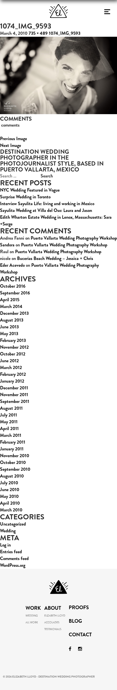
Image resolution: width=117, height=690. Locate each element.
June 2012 (9, 360)
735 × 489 (38, 33)
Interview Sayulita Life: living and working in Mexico (47, 203)
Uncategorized (13, 524)
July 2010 (9, 482)
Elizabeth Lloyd (54, 615)
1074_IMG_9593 (64, 33)
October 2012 (12, 354)
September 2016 (15, 293)
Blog (75, 622)
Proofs (79, 608)
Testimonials (52, 629)
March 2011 (10, 435)
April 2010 (10, 503)
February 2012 (13, 374)
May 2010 (9, 496)
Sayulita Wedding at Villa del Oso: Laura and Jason (46, 210)
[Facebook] (70, 649)
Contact (80, 635)
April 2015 (9, 299)
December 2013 (14, 313)
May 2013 (9, 333)
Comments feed (14, 558)
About (52, 608)
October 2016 (13, 286)
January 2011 (12, 449)
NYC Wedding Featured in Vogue (30, 190)
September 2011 (14, 401)
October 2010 (13, 462)
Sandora (7, 245)
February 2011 (12, 442)
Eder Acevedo (12, 265)
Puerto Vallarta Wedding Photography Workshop (74, 238)
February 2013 (13, 340)
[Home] (58, 26)
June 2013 (9, 327)
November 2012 (14, 347)
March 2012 (11, 367)
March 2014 (11, 306)
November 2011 (14, 394)
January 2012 (12, 381)
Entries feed (11, 551)
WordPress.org (12, 565)
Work (33, 608)
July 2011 (8, 415)
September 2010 (15, 469)
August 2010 (12, 476)
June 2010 (9, 489)
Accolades (51, 622)
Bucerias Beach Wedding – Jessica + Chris (55, 258)
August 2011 (11, 408)
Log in (5, 545)
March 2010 (11, 510)
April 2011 (9, 428)
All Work (32, 622)
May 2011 (9, 421)
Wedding (8, 531)
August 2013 (11, 320)
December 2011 (14, 388)
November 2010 (14, 455)
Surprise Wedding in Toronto (25, 197)
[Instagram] (80, 649)
